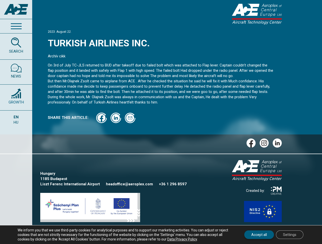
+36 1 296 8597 (173, 184)
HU (16, 122)
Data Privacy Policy (182, 239)
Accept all (259, 235)
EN (16, 117)
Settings (289, 235)
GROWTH (16, 102)
